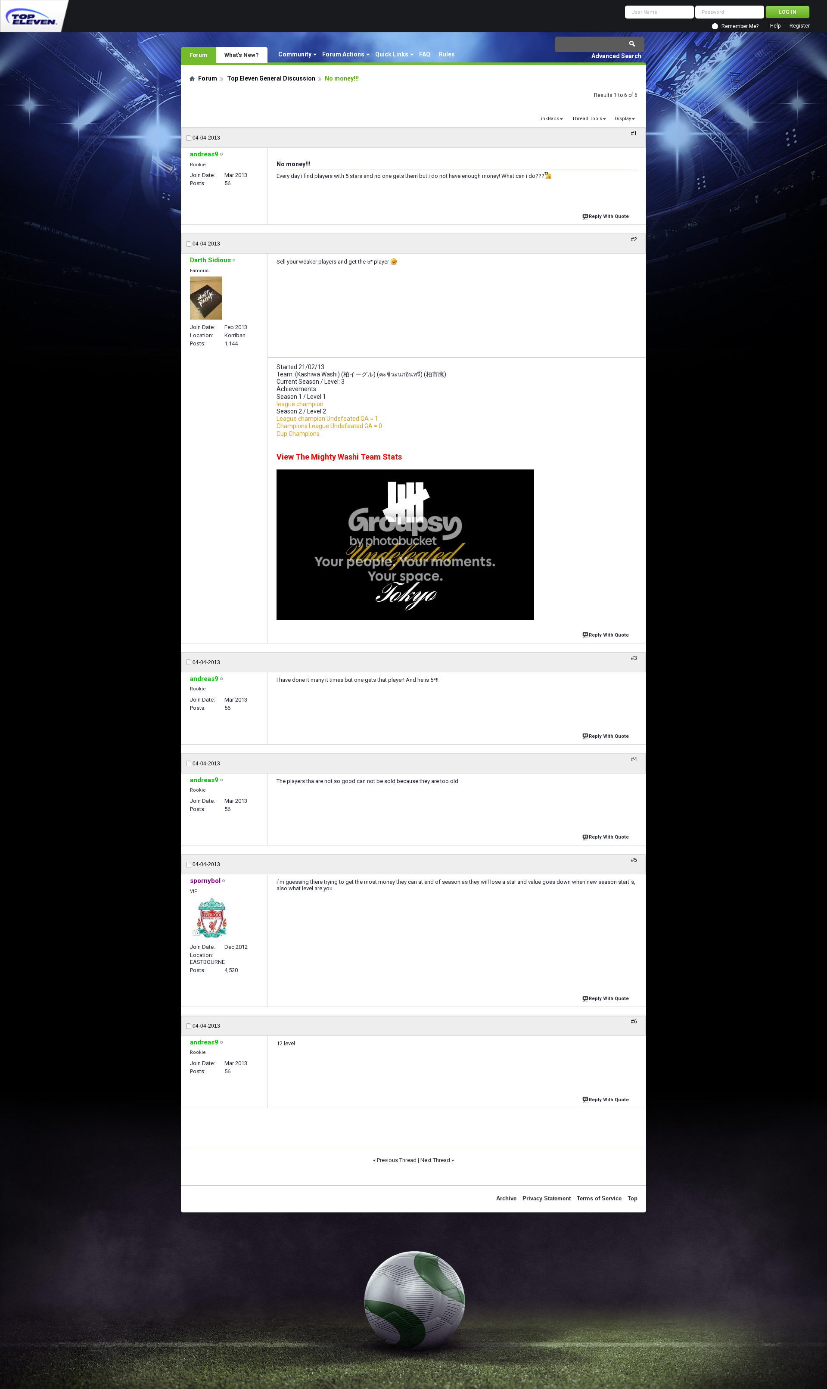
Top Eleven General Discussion (271, 78)
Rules (447, 54)
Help (775, 26)
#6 (634, 1022)
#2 (634, 239)
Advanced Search (616, 56)
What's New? (241, 54)
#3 (634, 658)
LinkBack (548, 118)
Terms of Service (599, 1198)
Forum (198, 54)
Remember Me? (740, 26)
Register (800, 26)
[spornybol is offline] (211, 918)
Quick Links (391, 54)
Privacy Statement (546, 1198)
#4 (634, 759)
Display (623, 118)
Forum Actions (343, 54)
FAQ (424, 54)
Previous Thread (397, 1160)
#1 (634, 134)
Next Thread (435, 1160)
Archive (506, 1198)
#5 (634, 860)
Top (632, 1198)
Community (294, 54)
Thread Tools (587, 118)
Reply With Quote (609, 216)
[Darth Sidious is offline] (206, 298)
